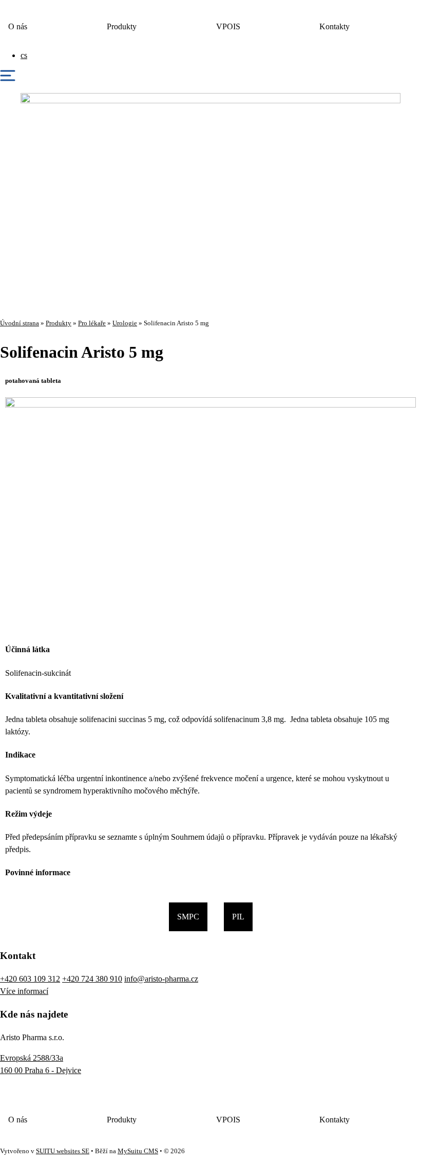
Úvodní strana (19, 323)
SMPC (188, 916)
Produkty (122, 26)
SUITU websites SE (62, 1151)
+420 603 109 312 (30, 978)
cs (24, 55)
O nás (17, 26)
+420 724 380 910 (92, 978)
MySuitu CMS (138, 1151)
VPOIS (228, 26)
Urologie (124, 323)
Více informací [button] (24, 991)
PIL (238, 916)
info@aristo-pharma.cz (161, 978)
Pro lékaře (92, 323)
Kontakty (334, 26)
